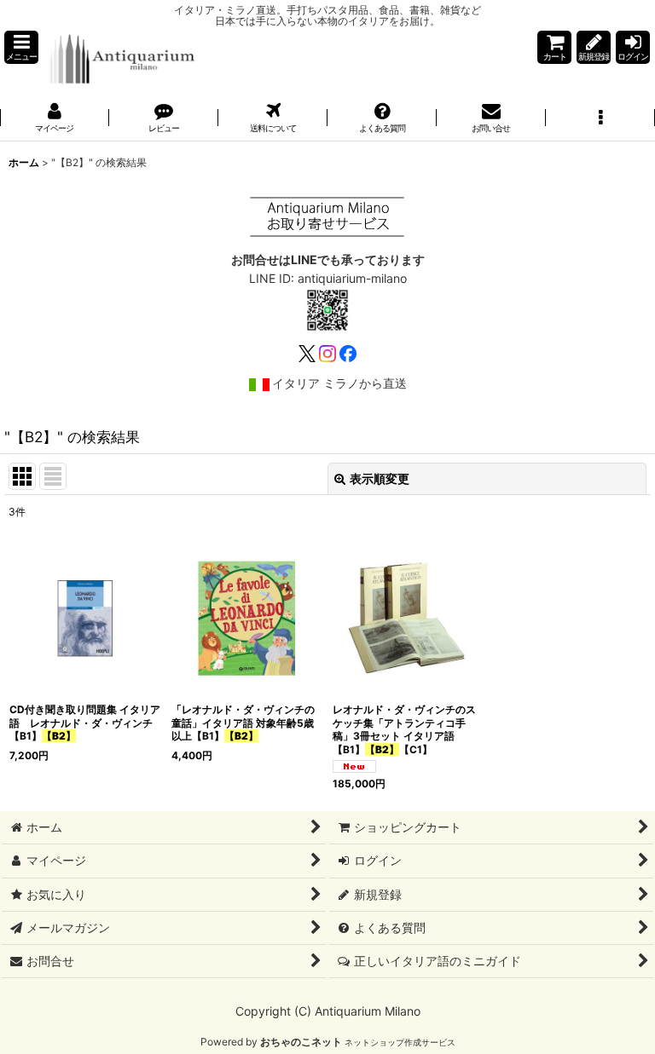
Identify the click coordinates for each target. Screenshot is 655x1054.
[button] (21, 47)
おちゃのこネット (301, 1041)
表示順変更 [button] (379, 478)
